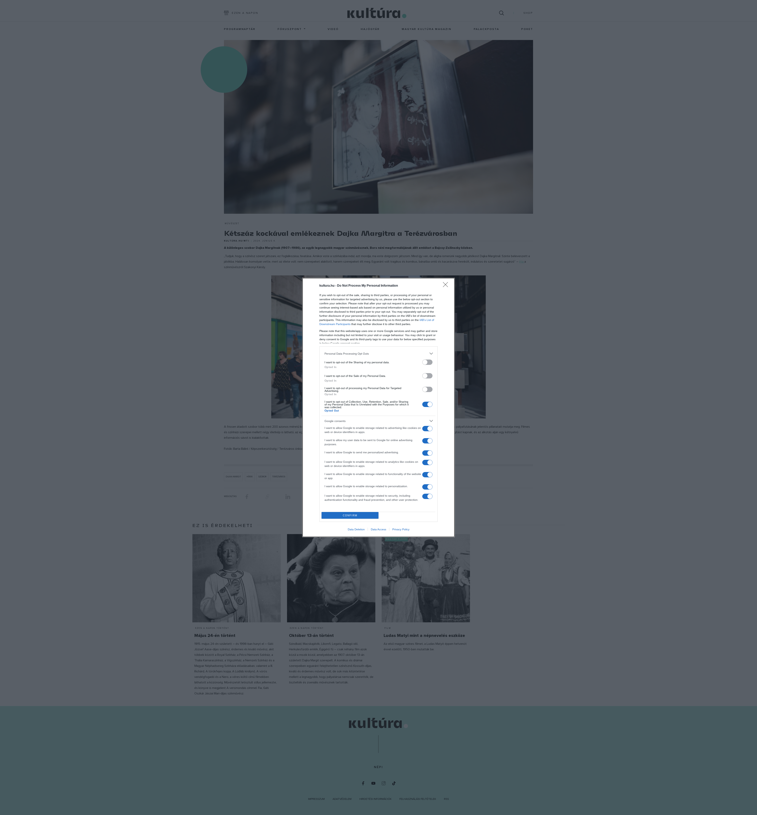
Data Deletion (356, 529)
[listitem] (378, 353)
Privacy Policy (400, 529)
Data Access (378, 529)
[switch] (427, 362)
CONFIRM (350, 515)
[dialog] (378, 407)
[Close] (446, 286)
